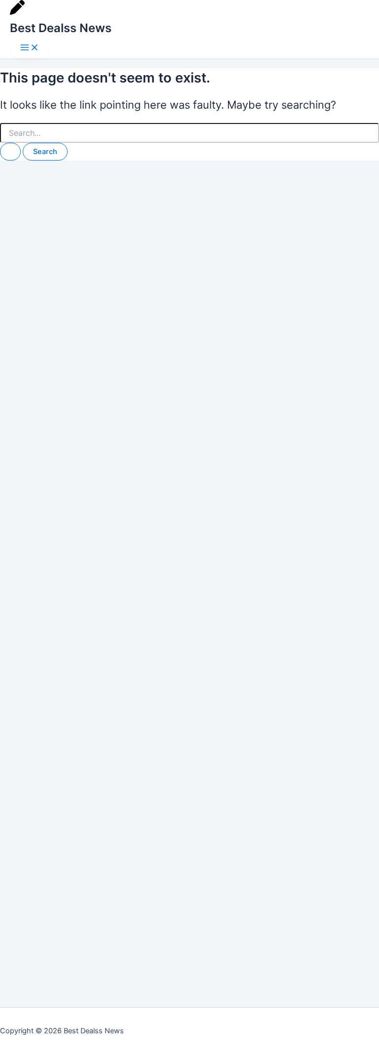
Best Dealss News (61, 28)
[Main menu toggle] (29, 48)
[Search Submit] (10, 152)
